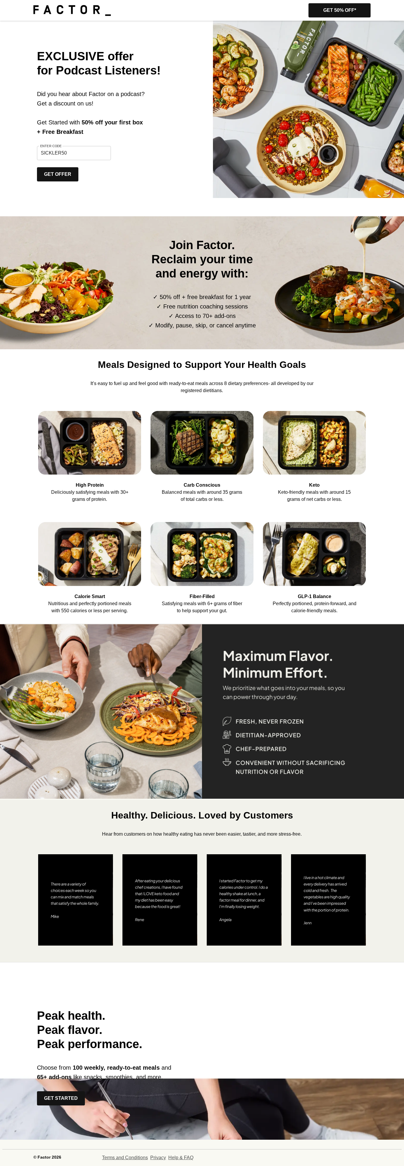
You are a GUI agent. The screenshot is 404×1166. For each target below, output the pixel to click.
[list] (202, 452)
